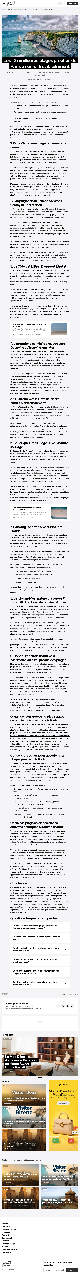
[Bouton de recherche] (56, 3)
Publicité (5, 1235)
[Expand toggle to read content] (65, 926)
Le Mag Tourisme (47, 79)
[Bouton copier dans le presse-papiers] (72, 1006)
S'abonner (6, 1232)
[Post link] (24, 1095)
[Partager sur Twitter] (63, 1006)
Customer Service (9, 1249)
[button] (2, 1056)
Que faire (10, 9)
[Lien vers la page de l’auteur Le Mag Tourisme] (37, 79)
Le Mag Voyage (8, 1244)
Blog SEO (5, 1247)
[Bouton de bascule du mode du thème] (61, 3)
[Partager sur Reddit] (67, 1006)
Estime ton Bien (8, 1238)
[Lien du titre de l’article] (40, 1056)
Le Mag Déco (7, 1241)
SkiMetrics (6, 1252)
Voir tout (38, 1160)
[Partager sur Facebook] (58, 1006)
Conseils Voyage (9, 1229)
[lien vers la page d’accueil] (11, 3)
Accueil (4, 9)
